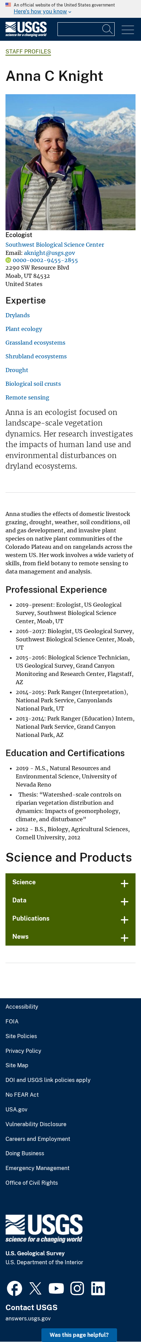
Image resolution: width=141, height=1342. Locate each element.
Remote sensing (27, 397)
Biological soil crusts (33, 383)
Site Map (16, 1065)
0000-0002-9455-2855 (45, 260)
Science (24, 882)
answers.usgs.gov (28, 1318)
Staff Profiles (28, 51)
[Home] (26, 35)
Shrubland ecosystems (36, 356)
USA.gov (16, 1110)
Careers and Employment (37, 1139)
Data (19, 900)
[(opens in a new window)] (14, 1287)
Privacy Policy (23, 1051)
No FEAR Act (22, 1095)
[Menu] (128, 30)
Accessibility (21, 1007)
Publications (31, 918)
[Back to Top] (116, 1317)
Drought (16, 370)
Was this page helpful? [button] (79, 1335)
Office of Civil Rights (31, 1183)
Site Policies (21, 1036)
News (20, 936)
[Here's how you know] (70, 9)
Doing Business (24, 1153)
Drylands (17, 315)
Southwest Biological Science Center (54, 244)
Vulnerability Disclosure (35, 1124)
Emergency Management (37, 1168)
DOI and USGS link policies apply (48, 1080)
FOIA (11, 1022)
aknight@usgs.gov (49, 252)
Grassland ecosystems (35, 342)
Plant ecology (23, 328)
